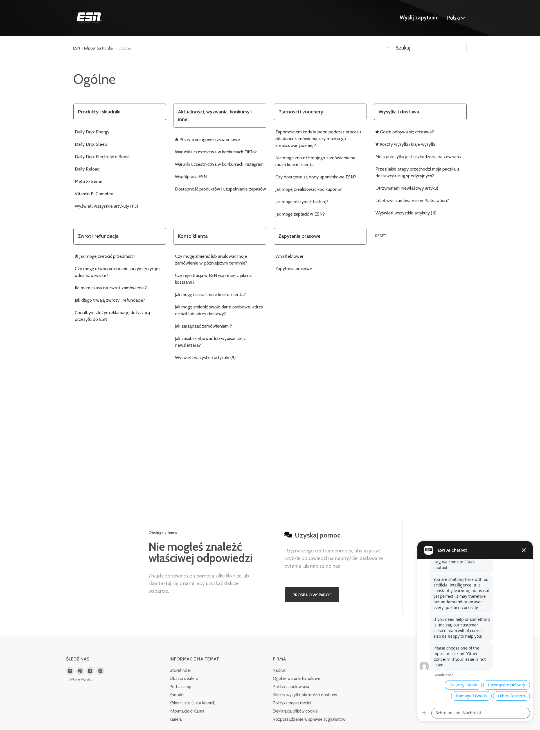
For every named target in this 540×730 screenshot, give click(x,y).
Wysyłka (86, 679)
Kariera (176, 719)
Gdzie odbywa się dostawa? (407, 132)
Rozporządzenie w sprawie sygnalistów (309, 719)
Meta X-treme (88, 181)
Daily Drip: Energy (92, 132)
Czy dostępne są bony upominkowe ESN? (315, 177)
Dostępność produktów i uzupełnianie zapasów (220, 189)
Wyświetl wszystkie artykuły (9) (205, 357)
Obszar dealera (184, 678)
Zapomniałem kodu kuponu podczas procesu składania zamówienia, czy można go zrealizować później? (318, 138)
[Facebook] (70, 671)
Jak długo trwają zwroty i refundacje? (110, 300)
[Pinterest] (80, 671)
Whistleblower (289, 256)
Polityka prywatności (292, 703)
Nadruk (279, 670)
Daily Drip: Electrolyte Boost (102, 156)
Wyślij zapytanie (419, 17)
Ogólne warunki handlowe (296, 678)
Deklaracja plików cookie (295, 711)
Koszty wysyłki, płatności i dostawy (305, 694)
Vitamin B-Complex (94, 193)
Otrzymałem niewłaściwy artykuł (406, 188)
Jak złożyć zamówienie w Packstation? (412, 200)
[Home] (89, 17)
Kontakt (177, 694)
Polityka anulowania (291, 686)
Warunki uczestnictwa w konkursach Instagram (219, 164)
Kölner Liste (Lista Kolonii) (192, 703)
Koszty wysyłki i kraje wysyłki (407, 144)
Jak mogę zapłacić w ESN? (300, 214)
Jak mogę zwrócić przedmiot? (107, 256)
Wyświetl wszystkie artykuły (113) (106, 206)
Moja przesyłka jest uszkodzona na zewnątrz (418, 156)
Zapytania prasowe (293, 268)
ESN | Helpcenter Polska (93, 48)
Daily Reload (87, 169)
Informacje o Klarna (187, 711)
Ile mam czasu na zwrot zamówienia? (111, 287)
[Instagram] (100, 671)
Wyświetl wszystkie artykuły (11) (405, 213)
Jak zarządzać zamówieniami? (203, 326)
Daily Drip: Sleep (91, 144)
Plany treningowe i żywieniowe (209, 139)
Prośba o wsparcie (312, 594)
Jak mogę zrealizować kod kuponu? (308, 189)
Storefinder (180, 670)
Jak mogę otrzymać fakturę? (301, 201)
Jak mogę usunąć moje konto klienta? (210, 294)
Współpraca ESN (191, 176)
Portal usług (180, 686)
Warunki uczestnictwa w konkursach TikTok (216, 151)
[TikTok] (90, 671)
